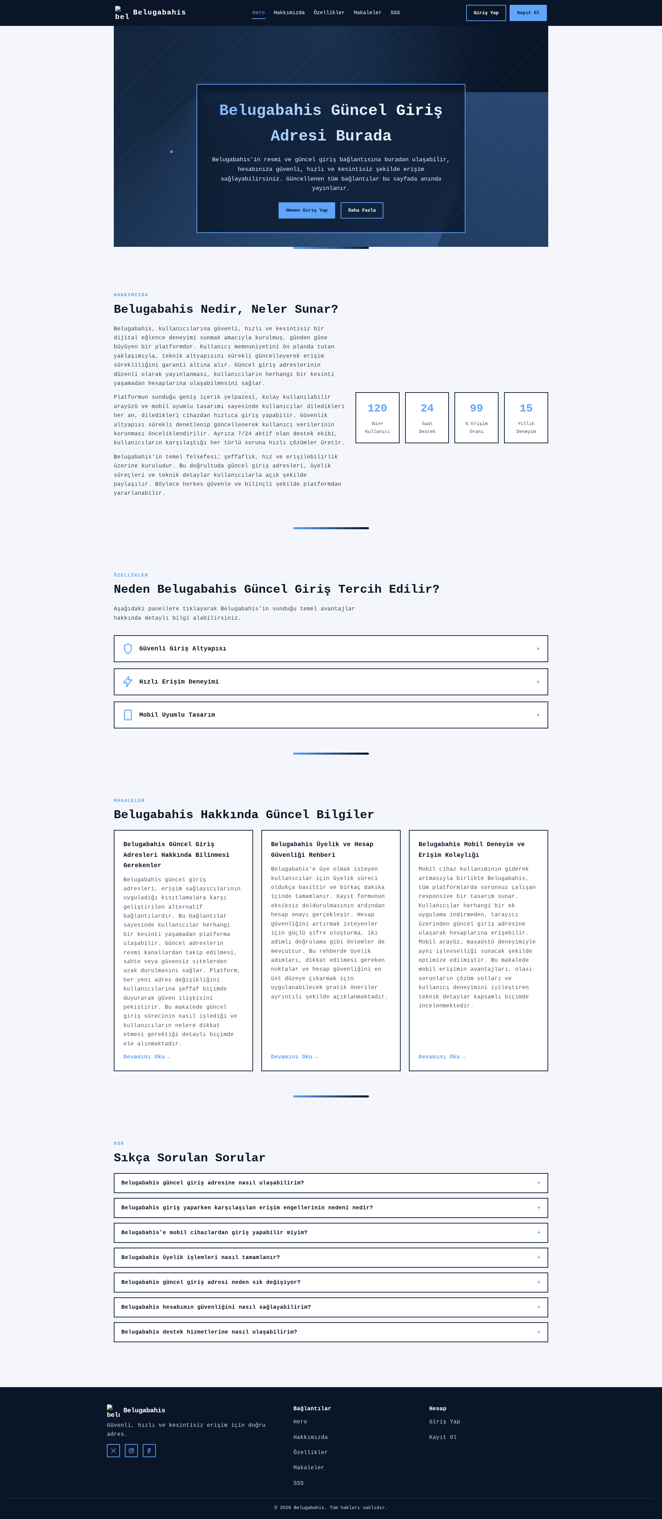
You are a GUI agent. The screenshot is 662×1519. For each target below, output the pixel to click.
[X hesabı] (113, 1450)
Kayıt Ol (528, 13)
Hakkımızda (289, 13)
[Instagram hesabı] (131, 1450)
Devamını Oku (144, 1057)
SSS (395, 13)
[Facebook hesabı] (149, 1450)
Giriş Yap (486, 13)
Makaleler (368, 13)
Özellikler (329, 13)
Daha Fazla (362, 210)
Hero (258, 13)
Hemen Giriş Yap (307, 210)
